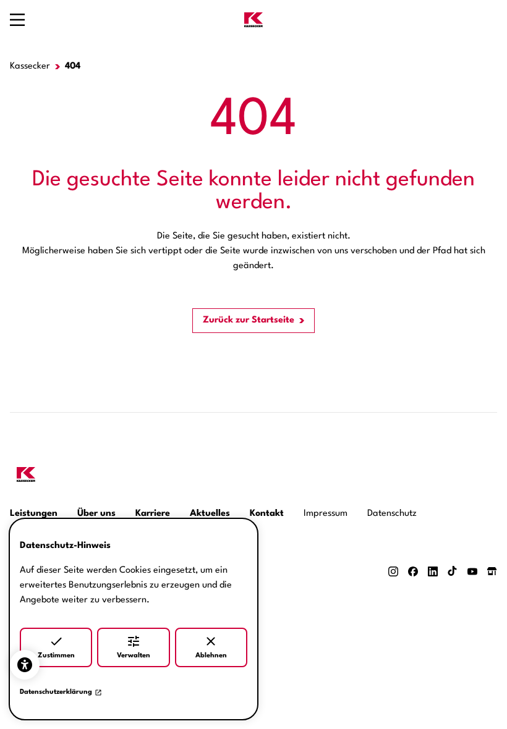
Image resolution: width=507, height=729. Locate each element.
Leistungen (34, 513)
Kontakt (267, 513)
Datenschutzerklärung (56, 692)
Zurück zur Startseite (248, 320)
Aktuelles (210, 513)
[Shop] (492, 571)
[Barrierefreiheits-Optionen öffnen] (25, 665)
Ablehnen (211, 655)
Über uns (96, 513)
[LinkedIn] (433, 571)
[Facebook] (413, 571)
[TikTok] (453, 571)
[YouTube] (472, 571)
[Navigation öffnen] (17, 20)
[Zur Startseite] (253, 19)
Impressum (325, 513)
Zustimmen (56, 655)
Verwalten (133, 655)
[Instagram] (393, 571)
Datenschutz (392, 513)
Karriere (152, 513)
